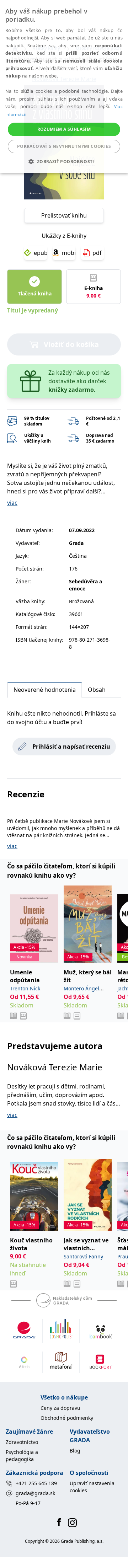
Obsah (97, 690)
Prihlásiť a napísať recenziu (71, 746)
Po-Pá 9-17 (28, 1503)
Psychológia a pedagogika (22, 1455)
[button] (64, 161)
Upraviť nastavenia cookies (92, 1487)
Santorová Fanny (83, 1256)
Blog (75, 1450)
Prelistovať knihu (64, 215)
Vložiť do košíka (71, 344)
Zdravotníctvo (22, 1442)
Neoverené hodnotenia (45, 690)
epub (40, 253)
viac (12, 503)
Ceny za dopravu (60, 1407)
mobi (68, 253)
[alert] (64, 86)
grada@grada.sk (35, 1493)
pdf (97, 253)
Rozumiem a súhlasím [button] (64, 129)
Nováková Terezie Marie (54, 1067)
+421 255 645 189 (36, 1483)
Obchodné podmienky (67, 1417)
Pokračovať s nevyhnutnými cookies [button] (64, 146)
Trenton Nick (25, 988)
